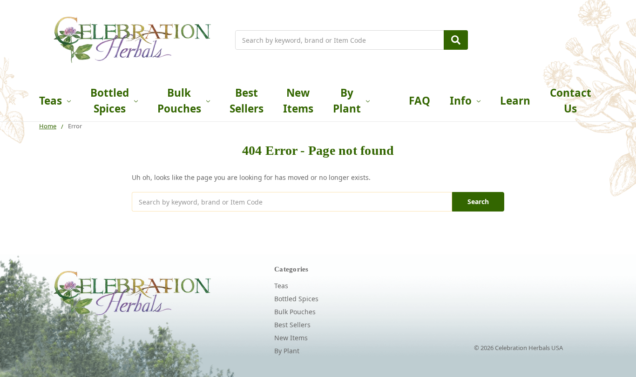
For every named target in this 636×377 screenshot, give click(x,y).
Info (461, 100)
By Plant (347, 101)
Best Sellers (247, 101)
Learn (515, 100)
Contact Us (570, 101)
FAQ (419, 100)
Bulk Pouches (179, 101)
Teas (50, 100)
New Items (298, 101)
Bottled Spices (109, 101)
